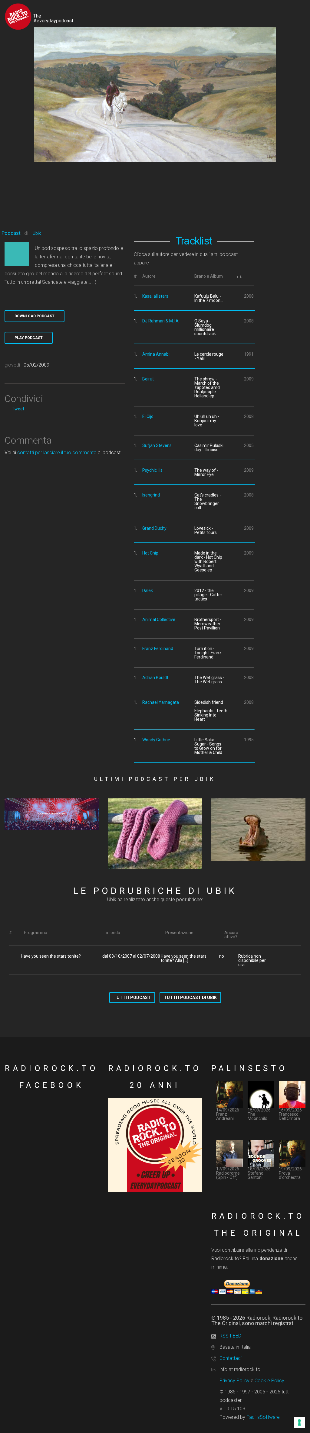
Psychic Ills (152, 470)
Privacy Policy (234, 1380)
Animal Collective (158, 619)
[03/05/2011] (52, 814)
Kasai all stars (155, 296)
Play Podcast (29, 338)
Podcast (11, 233)
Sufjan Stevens (157, 445)
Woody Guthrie (156, 739)
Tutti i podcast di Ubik (190, 997)
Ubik (37, 233)
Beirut (148, 379)
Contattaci (230, 1358)
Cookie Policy (269, 1380)
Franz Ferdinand (157, 648)
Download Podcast (34, 316)
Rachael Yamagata (160, 702)
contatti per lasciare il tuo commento (56, 452)
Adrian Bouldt (155, 677)
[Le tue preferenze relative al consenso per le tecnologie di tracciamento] (299, 1422)
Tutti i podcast (132, 997)
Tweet (18, 408)
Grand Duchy (154, 528)
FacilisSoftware (263, 1417)
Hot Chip (150, 553)
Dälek (147, 590)
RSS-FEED (230, 1336)
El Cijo (147, 416)
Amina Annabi (156, 354)
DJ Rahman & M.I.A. (161, 321)
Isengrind (151, 495)
